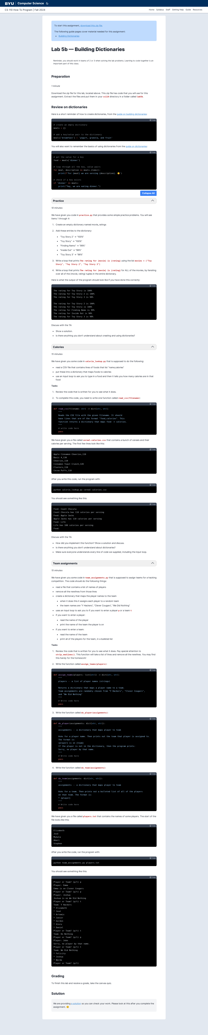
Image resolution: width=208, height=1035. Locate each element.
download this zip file (91, 25)
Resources (197, 9)
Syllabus (160, 9)
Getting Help (178, 9)
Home (151, 9)
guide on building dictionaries (132, 114)
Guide (188, 9)
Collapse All (148, 193)
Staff (168, 9)
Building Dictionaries (69, 36)
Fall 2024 (40, 9)
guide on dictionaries (136, 146)
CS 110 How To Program (18, 9)
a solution (76, 1003)
